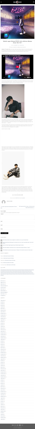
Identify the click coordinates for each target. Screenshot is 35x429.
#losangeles (12, 272)
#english (16, 271)
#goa (26, 271)
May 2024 (2, 344)
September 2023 (3, 357)
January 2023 (2, 370)
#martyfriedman (20, 272)
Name (2, 221)
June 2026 (2, 303)
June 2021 (2, 401)
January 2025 (2, 331)
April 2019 (2, 414)
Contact (20, 426)
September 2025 (3, 318)
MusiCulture (22, 45)
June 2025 (2, 323)
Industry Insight (3, 290)
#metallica (27, 272)
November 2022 (3, 373)
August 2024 (2, 339)
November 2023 (3, 354)
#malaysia (16, 272)
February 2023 (3, 368)
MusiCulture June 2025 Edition (11, 264)
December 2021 (3, 391)
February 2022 (3, 388)
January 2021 (2, 409)
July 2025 (2, 321)
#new (32, 272)
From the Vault (3, 287)
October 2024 (2, 336)
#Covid (5, 271)
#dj (13, 271)
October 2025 (2, 316)
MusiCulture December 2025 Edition (10, 260)
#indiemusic (2, 272)
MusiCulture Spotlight (4, 292)
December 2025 (3, 313)
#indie (30, 271)
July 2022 (2, 380)
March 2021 (2, 406)
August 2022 (2, 378)
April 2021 (2, 404)
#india (28, 271)
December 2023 (3, 352)
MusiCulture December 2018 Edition (9, 258)
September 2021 (3, 396)
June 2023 (2, 362)
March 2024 (2, 347)
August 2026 (2, 300)
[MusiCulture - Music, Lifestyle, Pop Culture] (17, 2)
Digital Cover (2, 282)
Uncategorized (3, 295)
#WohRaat (2, 275)
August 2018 (2, 419)
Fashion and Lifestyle (3, 285)
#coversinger (2, 271)
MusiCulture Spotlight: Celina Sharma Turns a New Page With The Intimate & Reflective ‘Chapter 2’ (16, 247)
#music (30, 272)
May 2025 (2, 324)
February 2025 (3, 329)
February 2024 (3, 349)
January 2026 (2, 311)
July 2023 (2, 360)
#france (20, 271)
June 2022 (2, 381)
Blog (17, 426)
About (15, 426)
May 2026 (2, 305)
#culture (8, 271)
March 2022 (2, 386)
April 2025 (2, 326)
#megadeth (23, 272)
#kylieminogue (8, 272)
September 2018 (3, 417)
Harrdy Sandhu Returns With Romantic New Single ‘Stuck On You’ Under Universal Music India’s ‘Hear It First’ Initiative (18, 243)
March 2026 (2, 308)
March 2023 (2, 367)
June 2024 (2, 342)
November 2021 (3, 393)
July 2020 (2, 412)
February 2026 (3, 310)
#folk (18, 271)
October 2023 (2, 355)
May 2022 (2, 383)
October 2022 (2, 375)
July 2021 (2, 399)
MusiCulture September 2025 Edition (9, 262)
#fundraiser (23, 271)
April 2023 (2, 365)
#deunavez (11, 271)
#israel (5, 272)
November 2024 (3, 334)
